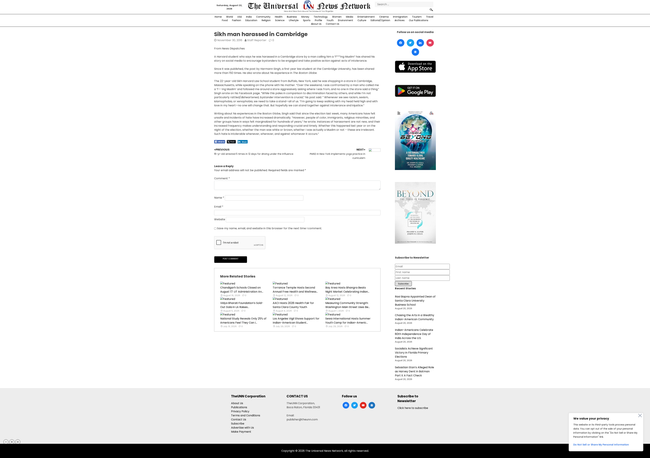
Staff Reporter (256, 40)
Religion (266, 20)
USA (239, 16)
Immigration (400, 16)
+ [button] (12, 442)
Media (349, 16)
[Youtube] (430, 42)
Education (251, 20)
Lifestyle (294, 20)
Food (225, 20)
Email (218, 207)
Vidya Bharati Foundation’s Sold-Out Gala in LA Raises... (241, 305)
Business (292, 16)
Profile (318, 20)
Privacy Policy (240, 411)
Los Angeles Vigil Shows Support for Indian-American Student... (296, 321)
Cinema (384, 16)
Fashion (236, 20)
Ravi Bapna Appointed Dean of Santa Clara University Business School (415, 301)
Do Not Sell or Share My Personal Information (601, 444)
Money (305, 16)
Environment (345, 20)
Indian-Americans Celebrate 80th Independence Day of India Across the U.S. (414, 334)
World (229, 16)
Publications (239, 407)
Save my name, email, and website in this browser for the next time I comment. (269, 228)
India (249, 16)
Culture (362, 20)
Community (263, 16)
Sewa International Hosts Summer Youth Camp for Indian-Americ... (348, 321)
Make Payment (241, 432)
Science (280, 20)
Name (219, 198)
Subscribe (237, 423)
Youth (330, 20)
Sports (306, 20)
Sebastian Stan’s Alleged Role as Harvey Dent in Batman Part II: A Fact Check (414, 371)
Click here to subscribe (412, 408)
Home (218, 16)
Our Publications (418, 20)
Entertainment (366, 16)
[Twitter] (410, 42)
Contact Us (332, 24)
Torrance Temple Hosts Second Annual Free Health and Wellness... (295, 290)
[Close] (640, 415)
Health (279, 16)
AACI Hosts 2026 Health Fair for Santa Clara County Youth (293, 305)
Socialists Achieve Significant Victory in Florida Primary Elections (414, 353)
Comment (222, 178)
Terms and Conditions (245, 415)
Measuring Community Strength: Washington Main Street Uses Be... (347, 305)
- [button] (6, 442)
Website (219, 219)
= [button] (18, 442)
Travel (429, 16)
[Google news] (415, 52)
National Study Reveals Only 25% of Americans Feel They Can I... (243, 321)
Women (337, 16)
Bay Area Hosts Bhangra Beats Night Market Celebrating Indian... (347, 290)
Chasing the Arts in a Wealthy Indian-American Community (414, 317)
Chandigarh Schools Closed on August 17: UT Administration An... (241, 290)
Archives (400, 20)
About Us (316, 24)
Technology (321, 16)
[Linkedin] (420, 42)
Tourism (417, 16)
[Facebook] (401, 42)
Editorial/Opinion (380, 20)
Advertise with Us (242, 428)
